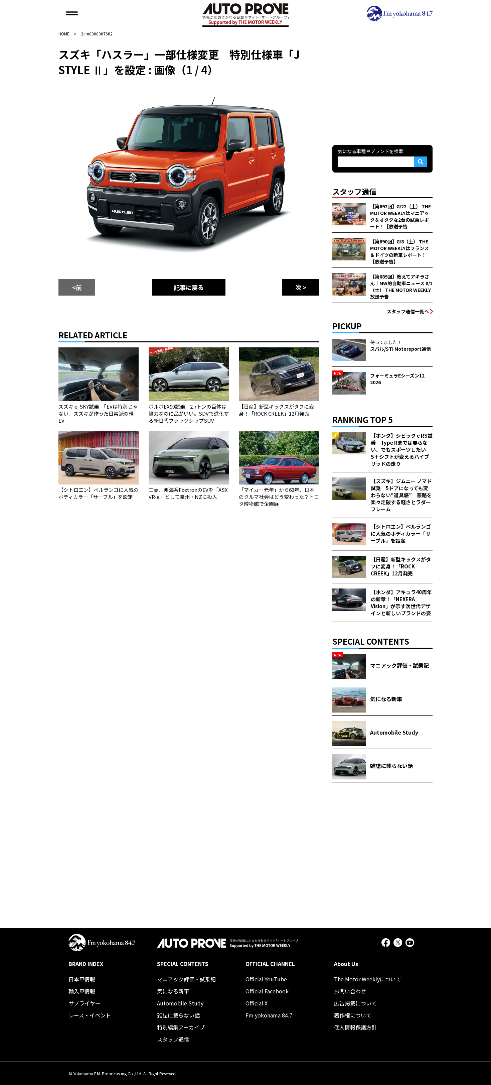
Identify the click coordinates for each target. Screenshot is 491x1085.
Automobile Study (180, 1003)
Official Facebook (267, 991)
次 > (300, 287)
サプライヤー (84, 1003)
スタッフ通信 (173, 1039)
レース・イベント (89, 1015)
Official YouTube (266, 979)
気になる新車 (173, 991)
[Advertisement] (382, 88)
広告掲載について (355, 1003)
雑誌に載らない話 (178, 1015)
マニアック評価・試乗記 (186, 979)
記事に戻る (189, 287)
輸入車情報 (81, 991)
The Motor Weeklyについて (367, 979)
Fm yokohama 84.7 (269, 1015)
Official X (257, 1003)
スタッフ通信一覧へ (408, 311)
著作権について (352, 1015)
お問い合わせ (350, 991)
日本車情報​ (81, 979)
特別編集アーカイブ (181, 1027)
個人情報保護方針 (355, 1027)
